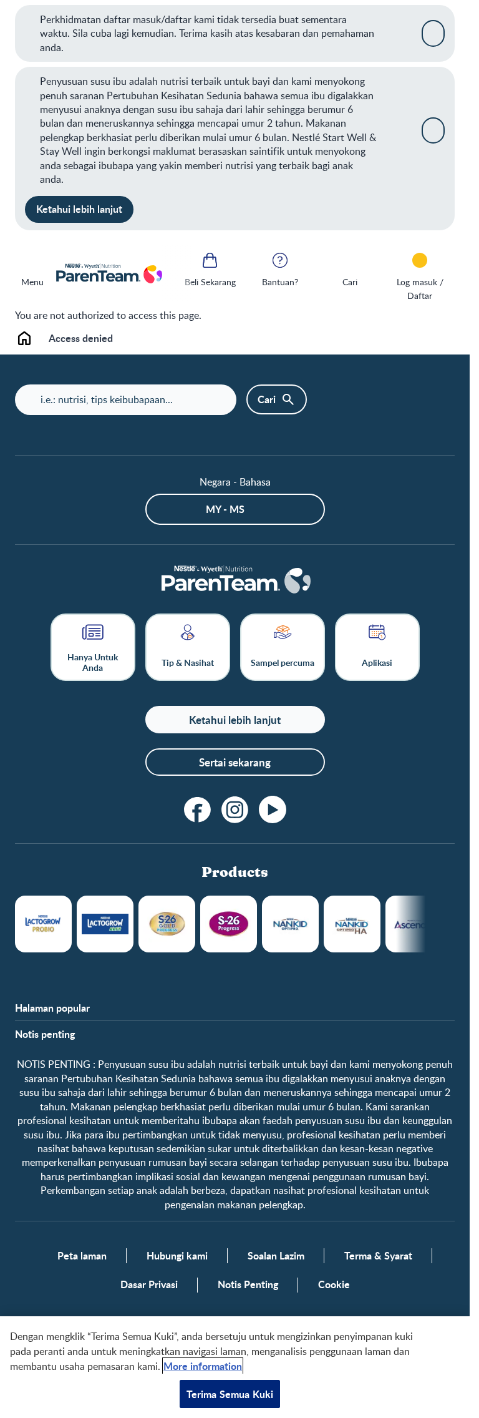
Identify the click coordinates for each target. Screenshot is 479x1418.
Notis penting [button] (45, 1034)
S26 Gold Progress (166, 924)
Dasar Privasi (149, 1284)
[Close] (433, 33)
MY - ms (225, 509)
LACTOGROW (43, 924)
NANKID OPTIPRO (290, 924)
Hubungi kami (177, 1256)
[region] (235, 1367)
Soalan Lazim (276, 1256)
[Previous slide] (177, 274)
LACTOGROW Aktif (105, 924)
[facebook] (197, 809)
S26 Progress (228, 924)
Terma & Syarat (378, 1256)
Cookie (334, 1284)
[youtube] (272, 809)
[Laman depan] (108, 274)
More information (202, 1366)
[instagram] (235, 809)
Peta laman (82, 1256)
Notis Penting (248, 1284)
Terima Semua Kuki (230, 1394)
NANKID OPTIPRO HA (352, 924)
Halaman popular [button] (52, 1008)
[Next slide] (425, 924)
